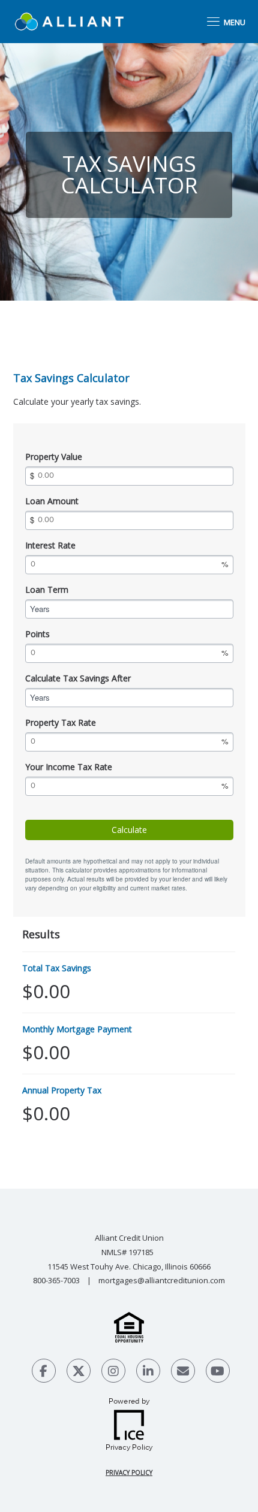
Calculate (129, 829)
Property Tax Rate (60, 722)
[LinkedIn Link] (148, 1372)
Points (37, 634)
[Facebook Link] (44, 1372)
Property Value (53, 456)
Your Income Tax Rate (68, 766)
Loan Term (46, 589)
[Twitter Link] (79, 1372)
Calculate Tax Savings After (78, 678)
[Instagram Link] (113, 1372)
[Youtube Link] (218, 1372)
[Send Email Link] (183, 1372)
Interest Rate (50, 545)
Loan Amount (52, 501)
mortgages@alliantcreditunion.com (161, 1280)
